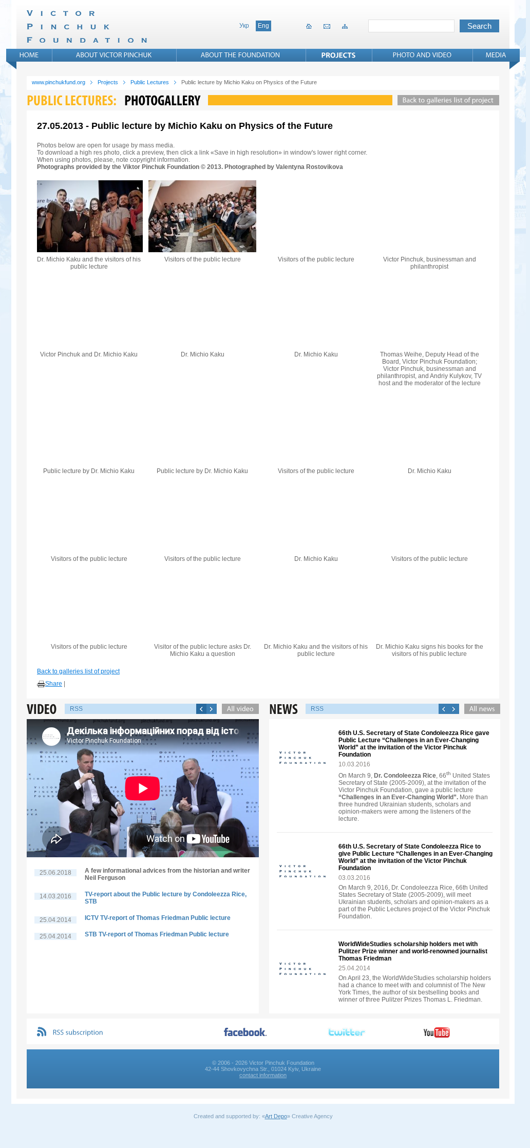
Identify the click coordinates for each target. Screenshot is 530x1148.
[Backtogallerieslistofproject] (445, 100)
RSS (76, 708)
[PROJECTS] (338, 55)
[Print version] (41, 684)
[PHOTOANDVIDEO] (422, 55)
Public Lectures (149, 82)
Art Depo (276, 1116)
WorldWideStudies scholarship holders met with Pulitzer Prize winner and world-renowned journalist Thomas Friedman (412, 951)
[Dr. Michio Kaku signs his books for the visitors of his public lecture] (429, 603)
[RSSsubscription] (78, 1032)
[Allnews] (479, 709)
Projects (108, 82)
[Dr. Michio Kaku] (202, 311)
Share (53, 683)
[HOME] (29, 55)
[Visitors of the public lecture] (202, 216)
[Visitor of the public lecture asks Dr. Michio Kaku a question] (202, 603)
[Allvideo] (238, 709)
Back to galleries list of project (78, 671)
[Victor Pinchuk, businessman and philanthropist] (429, 216)
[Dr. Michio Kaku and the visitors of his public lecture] (89, 216)
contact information (263, 1075)
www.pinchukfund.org (58, 82)
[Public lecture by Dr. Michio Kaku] (89, 428)
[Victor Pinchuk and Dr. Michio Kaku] (89, 311)
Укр (244, 25)
